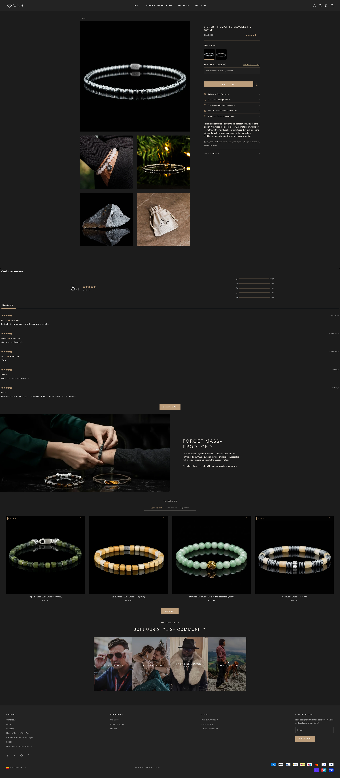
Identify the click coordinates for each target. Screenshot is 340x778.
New (136, 6)
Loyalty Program (117, 724)
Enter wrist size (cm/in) (215, 64)
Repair (9, 742)
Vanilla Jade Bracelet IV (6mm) (295, 596)
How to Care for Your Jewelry (19, 746)
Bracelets (183, 6)
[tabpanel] (170, 362)
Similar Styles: (210, 45)
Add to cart (229, 84)
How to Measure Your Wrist (18, 733)
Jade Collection (158, 508)
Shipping (10, 728)
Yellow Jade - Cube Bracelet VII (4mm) (128, 596)
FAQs (8, 724)
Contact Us (11, 719)
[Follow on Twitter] (14, 755)
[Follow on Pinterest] (28, 755)
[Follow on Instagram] (21, 755)
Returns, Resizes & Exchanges (19, 737)
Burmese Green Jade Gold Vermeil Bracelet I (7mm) (211, 596)
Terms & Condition (209, 728)
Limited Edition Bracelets (158, 6)
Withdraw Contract (209, 719)
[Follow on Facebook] (7, 755)
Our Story (114, 719)
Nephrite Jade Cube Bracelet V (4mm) (45, 596)
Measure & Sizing (251, 64)
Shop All (113, 728)
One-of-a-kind (172, 508)
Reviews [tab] (8, 305)
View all (170, 611)
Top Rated (184, 508)
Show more (170, 407)
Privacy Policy (207, 724)
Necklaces (200, 6)
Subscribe (305, 738)
